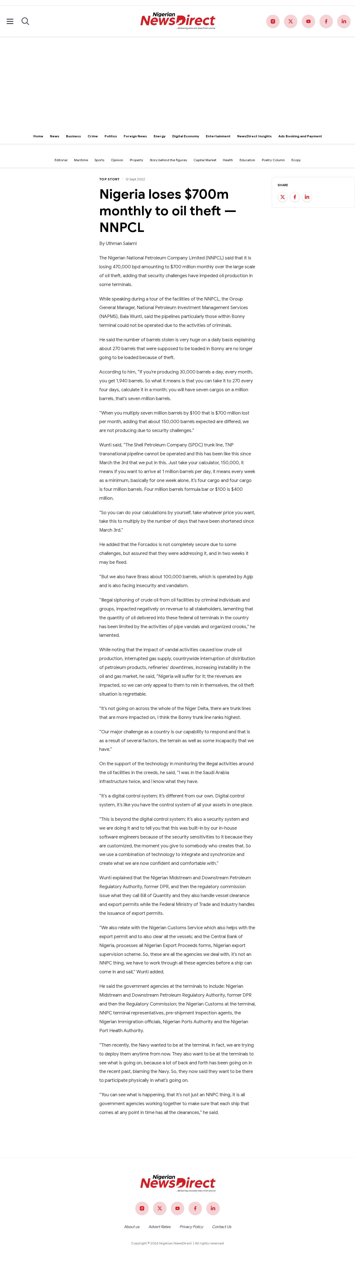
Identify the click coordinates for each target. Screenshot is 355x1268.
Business (73, 136)
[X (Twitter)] (290, 21)
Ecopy (296, 160)
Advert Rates (159, 1226)
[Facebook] (326, 21)
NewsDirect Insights (254, 136)
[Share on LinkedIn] (307, 197)
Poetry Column (273, 160)
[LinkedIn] (344, 21)
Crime (93, 136)
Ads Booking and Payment (300, 136)
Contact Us (221, 1226)
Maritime (81, 160)
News (54, 136)
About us (132, 1226)
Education (247, 160)
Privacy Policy (191, 1226)
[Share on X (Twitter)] (283, 197)
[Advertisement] (177, 79)
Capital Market (205, 160)
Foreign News (135, 136)
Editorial (61, 160)
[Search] (25, 21)
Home (38, 136)
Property (136, 160)
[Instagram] (273, 21)
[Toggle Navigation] (10, 21)
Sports (99, 160)
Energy (160, 136)
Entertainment (218, 136)
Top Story (109, 179)
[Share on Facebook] (295, 197)
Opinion (117, 160)
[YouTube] (308, 21)
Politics (111, 136)
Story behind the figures (168, 160)
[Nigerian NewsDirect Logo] (177, 21)
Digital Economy (185, 136)
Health (228, 160)
